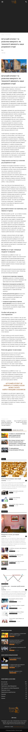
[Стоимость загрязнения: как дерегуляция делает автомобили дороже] (4, 435)
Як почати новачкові (13, 608)
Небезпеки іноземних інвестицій (11, 479)
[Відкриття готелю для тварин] (14, 523)
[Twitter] (5, 56)
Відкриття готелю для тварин (10, 534)
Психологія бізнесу (13, 659)
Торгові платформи (13, 601)
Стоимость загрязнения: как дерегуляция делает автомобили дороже (17, 435)
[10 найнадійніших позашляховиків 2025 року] (4, 450)
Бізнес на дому (12, 551)
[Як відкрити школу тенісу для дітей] (4, 563)
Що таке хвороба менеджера (15, 658)
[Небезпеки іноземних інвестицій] (14, 469)
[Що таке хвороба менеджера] (4, 659)
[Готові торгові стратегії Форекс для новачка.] (4, 620)
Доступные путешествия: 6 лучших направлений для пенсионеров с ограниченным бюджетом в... (16, 641)
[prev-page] (2, 455)
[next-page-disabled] (4, 455)
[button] (2, 2)
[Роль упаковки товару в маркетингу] (4, 506)
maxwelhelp (3, 480)
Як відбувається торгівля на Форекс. (16, 611)
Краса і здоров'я (12, 562)
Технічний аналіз (5, 583)
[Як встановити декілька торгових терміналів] (4, 600)
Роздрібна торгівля (13, 556)
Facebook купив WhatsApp (14, 497)
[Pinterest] (9, 56)
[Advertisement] (14, 18)
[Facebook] (2, 56)
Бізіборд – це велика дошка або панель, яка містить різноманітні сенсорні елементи (6, 423)
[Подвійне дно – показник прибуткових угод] (14, 578)
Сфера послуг (4, 532)
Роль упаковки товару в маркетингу (16, 504)
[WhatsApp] (12, 56)
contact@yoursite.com (18, 726)
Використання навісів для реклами (16, 491)
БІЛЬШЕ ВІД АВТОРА (17, 430)
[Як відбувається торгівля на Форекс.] (4, 613)
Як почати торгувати (13, 613)
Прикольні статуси (13, 672)
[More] (15, 56)
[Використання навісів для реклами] (4, 492)
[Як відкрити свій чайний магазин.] (4, 556)
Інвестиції (3, 476)
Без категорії (8, 34)
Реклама (11, 492)
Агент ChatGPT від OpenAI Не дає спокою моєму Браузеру (20, 422)
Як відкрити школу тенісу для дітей (16, 561)
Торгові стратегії (12, 621)
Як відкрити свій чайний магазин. (16, 554)
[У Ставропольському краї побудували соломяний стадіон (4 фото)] (4, 666)
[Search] (26, 2)
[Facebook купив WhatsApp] (4, 499)
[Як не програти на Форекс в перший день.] (4, 607)
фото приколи (12, 667)
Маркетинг (11, 505)
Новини (11, 499)
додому (2, 34)
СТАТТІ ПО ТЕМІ (6, 430)
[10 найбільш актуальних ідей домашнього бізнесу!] (4, 550)
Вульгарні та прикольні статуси (15, 671)
